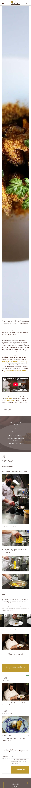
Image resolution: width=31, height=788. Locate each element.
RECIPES (4, 735)
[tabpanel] (15, 620)
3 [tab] (15, 629)
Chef (9, 735)
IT (24, 3)
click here (9, 398)
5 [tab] (20, 629)
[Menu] (3, 3)
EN (26, 3)
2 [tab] (13, 629)
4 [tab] (18, 629)
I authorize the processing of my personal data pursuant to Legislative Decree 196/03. (19, 761)
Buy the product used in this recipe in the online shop (15, 668)
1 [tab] (11, 629)
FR (28, 3)
